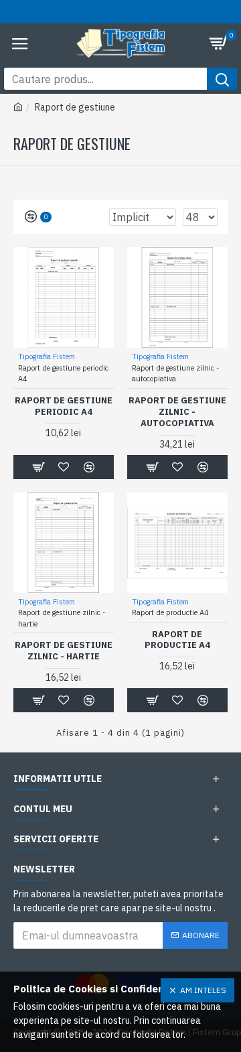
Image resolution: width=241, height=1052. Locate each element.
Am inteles (203, 990)
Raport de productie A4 (177, 640)
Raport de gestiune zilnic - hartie (63, 651)
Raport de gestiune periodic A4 (63, 406)
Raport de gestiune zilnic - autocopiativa (177, 412)
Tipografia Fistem (46, 356)
